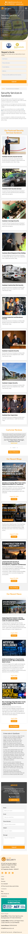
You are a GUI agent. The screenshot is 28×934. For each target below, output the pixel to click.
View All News (14, 726)
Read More (14, 499)
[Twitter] (9, 873)
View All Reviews (14, 452)
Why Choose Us (5, 893)
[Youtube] (12, 873)
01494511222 (19, 4)
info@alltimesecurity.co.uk (14, 2)
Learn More (5, 35)
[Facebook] (2, 873)
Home (3, 88)
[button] (10, 447)
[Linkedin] (6, 873)
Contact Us (4, 896)
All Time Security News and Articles (10, 886)
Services (3, 881)
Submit (14, 82)
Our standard (4, 883)
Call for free (14, 800)
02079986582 (10, 4)
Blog (2, 891)
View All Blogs (14, 587)
